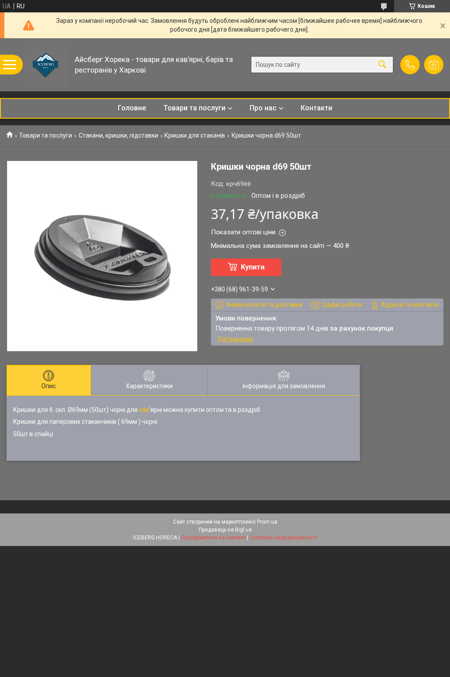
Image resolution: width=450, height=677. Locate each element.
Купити (253, 267)
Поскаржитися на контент (213, 538)
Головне (132, 108)
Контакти (316, 108)
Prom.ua (267, 522)
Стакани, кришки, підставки (118, 135)
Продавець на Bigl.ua (225, 530)
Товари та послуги (194, 108)
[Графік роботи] (433, 64)
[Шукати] (382, 65)
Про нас (263, 108)
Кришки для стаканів (194, 135)
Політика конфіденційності (283, 538)
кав (144, 409)
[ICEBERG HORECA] (46, 65)
